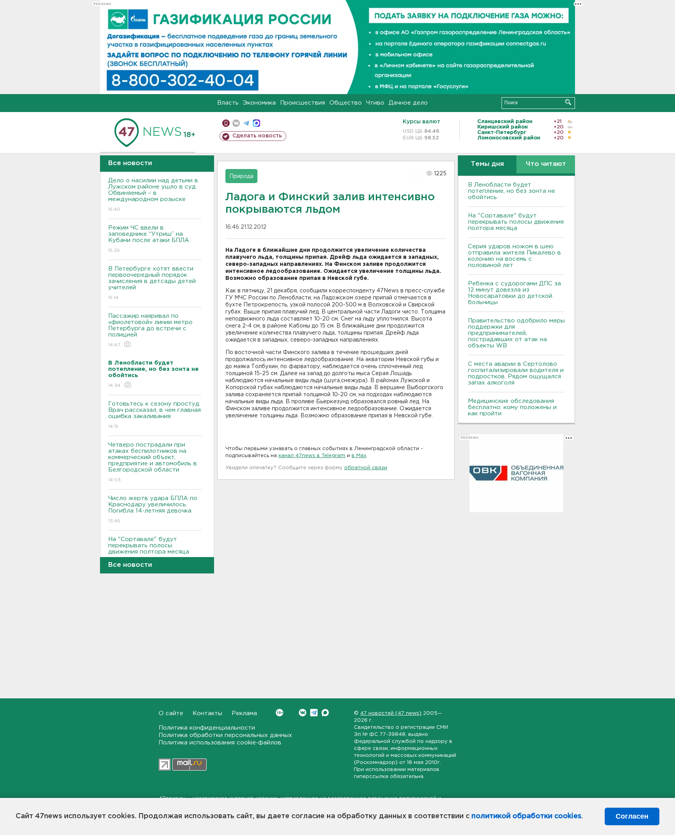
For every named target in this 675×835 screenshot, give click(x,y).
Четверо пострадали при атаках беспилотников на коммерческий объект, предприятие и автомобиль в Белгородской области (152, 462)
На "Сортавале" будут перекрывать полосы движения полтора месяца (148, 550)
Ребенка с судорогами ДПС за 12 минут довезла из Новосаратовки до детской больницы (514, 293)
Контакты (207, 713)
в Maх (359, 456)
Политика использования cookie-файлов (220, 742)
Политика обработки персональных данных (225, 735)
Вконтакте (302, 712)
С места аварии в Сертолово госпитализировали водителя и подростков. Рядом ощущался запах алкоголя (516, 373)
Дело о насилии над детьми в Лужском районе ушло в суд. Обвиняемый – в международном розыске (153, 195)
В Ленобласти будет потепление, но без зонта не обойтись (511, 191)
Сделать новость (257, 136)
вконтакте (236, 123)
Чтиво (375, 102)
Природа (241, 176)
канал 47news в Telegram (312, 456)
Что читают (546, 164)
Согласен (632, 816)
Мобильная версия (226, 123)
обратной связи (365, 468)
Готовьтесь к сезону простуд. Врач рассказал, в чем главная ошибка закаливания (154, 415)
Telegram (314, 712)
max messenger (256, 123)
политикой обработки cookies (526, 816)
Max (325, 712)
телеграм (246, 123)
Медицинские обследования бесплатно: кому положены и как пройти (512, 407)
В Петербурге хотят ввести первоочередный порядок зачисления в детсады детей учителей (152, 283)
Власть (228, 102)
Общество (345, 102)
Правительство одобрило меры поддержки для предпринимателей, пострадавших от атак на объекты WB (516, 333)
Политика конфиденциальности (207, 727)
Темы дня (487, 164)
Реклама (244, 713)
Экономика (259, 102)
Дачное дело (408, 102)
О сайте (171, 713)
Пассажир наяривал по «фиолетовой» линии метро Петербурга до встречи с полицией (150, 330)
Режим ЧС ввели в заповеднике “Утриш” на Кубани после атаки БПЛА (148, 239)
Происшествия (302, 102)
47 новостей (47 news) (390, 713)
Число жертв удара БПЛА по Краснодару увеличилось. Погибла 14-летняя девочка (152, 509)
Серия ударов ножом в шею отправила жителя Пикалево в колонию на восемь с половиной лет (514, 256)
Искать (568, 102)
